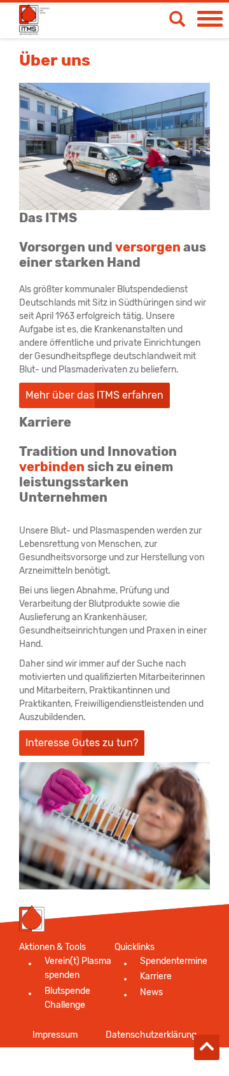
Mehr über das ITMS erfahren (94, 395)
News (151, 992)
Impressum (55, 1035)
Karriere (156, 976)
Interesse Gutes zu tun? (81, 743)
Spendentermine (173, 961)
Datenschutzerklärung (151, 1035)
